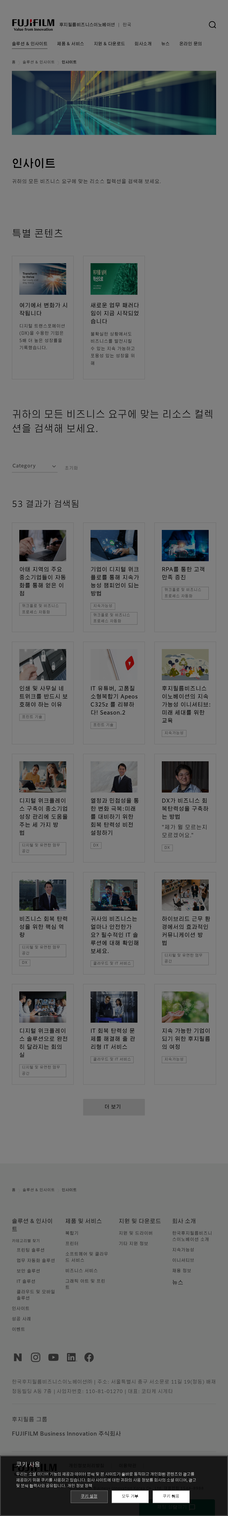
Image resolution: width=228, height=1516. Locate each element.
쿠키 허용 (171, 1496)
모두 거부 (130, 1496)
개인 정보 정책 (79, 1486)
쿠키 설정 (89, 1496)
